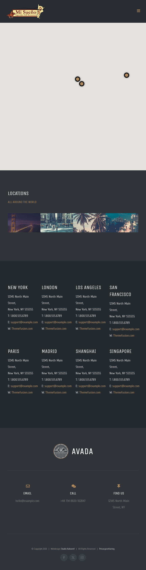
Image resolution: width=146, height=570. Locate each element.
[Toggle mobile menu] (139, 11)
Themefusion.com (22, 329)
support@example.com (24, 322)
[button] (126, 75)
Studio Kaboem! (68, 548)
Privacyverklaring (106, 548)
